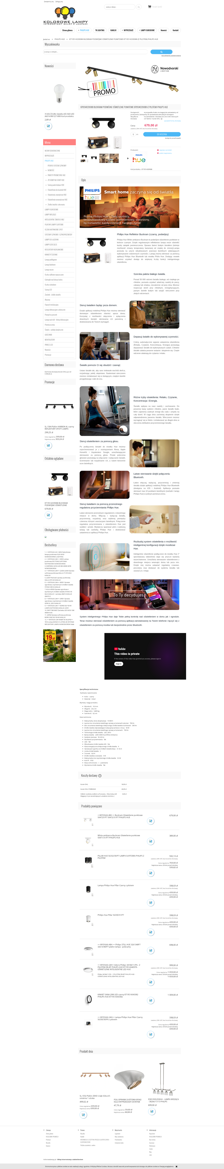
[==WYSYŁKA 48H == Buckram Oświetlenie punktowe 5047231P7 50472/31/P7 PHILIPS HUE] (88, 820)
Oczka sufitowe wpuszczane (54, 274)
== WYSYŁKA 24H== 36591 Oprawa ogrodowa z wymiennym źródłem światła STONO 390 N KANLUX (59, 584)
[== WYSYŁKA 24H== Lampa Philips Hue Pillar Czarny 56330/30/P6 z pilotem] (88, 1023)
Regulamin (152, 1133)
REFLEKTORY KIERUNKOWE (54, 249)
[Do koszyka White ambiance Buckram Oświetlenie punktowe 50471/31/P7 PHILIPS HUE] (150, 841)
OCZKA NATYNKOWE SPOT (54, 229)
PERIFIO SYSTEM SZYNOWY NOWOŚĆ (57, 168)
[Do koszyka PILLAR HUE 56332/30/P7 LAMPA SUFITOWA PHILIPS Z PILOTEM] (150, 873)
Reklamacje (152, 1146)
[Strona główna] (66, 14)
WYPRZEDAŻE (49, 155)
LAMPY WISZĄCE (50, 214)
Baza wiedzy (152, 1139)
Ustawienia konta (119, 1143)
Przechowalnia (118, 1139)
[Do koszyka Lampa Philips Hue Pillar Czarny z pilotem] (150, 902)
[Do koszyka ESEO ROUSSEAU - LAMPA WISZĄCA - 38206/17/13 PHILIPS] (117, 1111)
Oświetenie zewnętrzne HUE (57, 194)
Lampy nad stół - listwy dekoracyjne (56, 319)
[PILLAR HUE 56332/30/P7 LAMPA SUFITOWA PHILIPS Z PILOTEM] (88, 862)
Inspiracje (151, 1143)
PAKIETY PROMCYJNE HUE (56, 175)
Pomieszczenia (50, 324)
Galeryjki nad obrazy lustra (53, 279)
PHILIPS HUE (49, 160)
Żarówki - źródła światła (53, 294)
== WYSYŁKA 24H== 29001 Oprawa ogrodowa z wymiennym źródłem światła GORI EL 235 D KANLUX (59, 601)
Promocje (48, 354)
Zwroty (151, 1149)
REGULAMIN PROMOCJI (52, 1136)
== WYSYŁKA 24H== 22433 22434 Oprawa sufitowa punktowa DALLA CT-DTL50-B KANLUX (59, 573)
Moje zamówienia (119, 1136)
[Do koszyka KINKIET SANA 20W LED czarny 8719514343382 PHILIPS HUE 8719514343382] (150, 1000)
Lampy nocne (49, 269)
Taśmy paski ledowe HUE (56, 184)
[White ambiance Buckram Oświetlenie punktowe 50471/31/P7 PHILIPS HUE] (88, 840)
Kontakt (82, 1136)
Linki (150, 1155)
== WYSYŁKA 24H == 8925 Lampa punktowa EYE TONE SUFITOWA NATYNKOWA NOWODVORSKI (57, 561)
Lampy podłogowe (51, 259)
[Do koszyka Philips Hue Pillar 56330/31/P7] (150, 932)
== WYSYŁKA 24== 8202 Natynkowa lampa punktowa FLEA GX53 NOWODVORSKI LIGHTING (57, 554)
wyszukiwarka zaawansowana (171, 55)
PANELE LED (49, 344)
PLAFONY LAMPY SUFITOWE (54, 224)
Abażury (47, 299)
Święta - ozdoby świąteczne (54, 329)
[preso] (59, 645)
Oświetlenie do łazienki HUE (57, 189)
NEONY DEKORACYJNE (52, 150)
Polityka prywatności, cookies (87, 1145)
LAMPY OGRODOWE (51, 209)
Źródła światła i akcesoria (56, 204)
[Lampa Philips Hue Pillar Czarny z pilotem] (88, 890)
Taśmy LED (48, 289)
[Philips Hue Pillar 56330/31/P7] (88, 920)
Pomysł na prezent (51, 314)
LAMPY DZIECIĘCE (51, 244)
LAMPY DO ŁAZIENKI (52, 239)
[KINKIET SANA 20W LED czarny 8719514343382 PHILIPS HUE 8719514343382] (88, 999)
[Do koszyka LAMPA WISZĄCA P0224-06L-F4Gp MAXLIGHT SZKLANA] (48, 445)
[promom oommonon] (129, 81)
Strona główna (49, 1133)
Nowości (48, 349)
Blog (150, 1152)
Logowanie (117, 1133)
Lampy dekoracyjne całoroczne (55, 309)
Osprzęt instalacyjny (51, 304)
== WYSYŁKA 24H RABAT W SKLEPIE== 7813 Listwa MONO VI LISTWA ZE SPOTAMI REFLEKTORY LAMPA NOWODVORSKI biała (59, 622)
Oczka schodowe (50, 284)
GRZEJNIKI (48, 334)
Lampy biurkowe (50, 264)
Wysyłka (48, 1143)
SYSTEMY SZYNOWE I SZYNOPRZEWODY (58, 234)
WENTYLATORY (50, 339)
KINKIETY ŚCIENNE (51, 254)
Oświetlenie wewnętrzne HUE (57, 199)
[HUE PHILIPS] (139, 159)
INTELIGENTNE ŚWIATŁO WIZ (54, 219)
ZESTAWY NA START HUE (56, 180)
